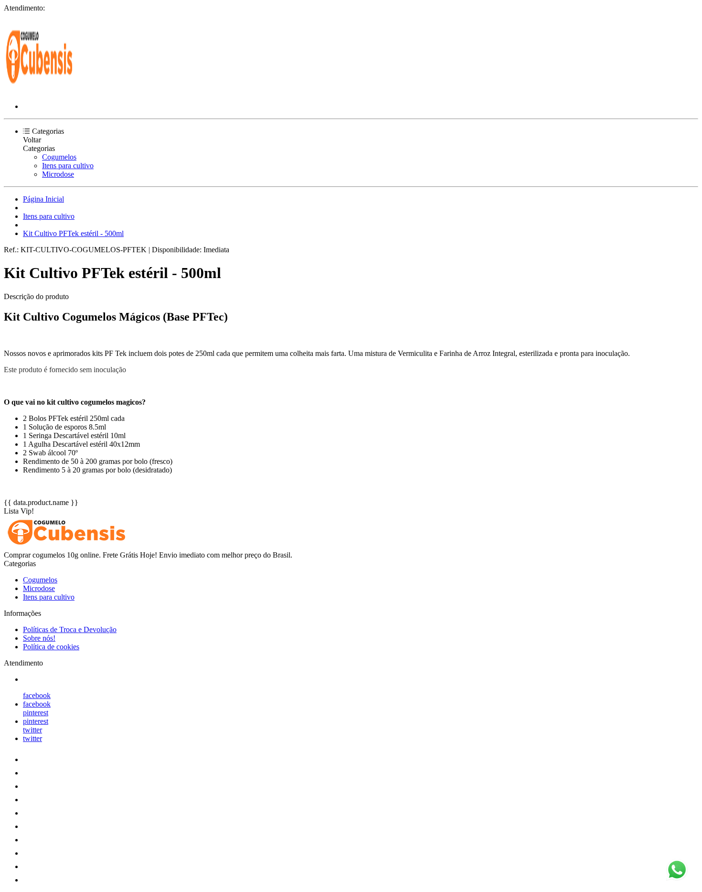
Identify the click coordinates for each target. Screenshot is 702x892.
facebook (37, 695)
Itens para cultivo (68, 165)
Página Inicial (43, 199)
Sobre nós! (39, 638)
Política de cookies (51, 647)
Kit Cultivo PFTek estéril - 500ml (73, 233)
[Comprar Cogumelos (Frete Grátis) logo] (39, 90)
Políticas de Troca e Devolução (70, 629)
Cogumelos (59, 157)
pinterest (35, 713)
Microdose (58, 174)
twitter (32, 730)
